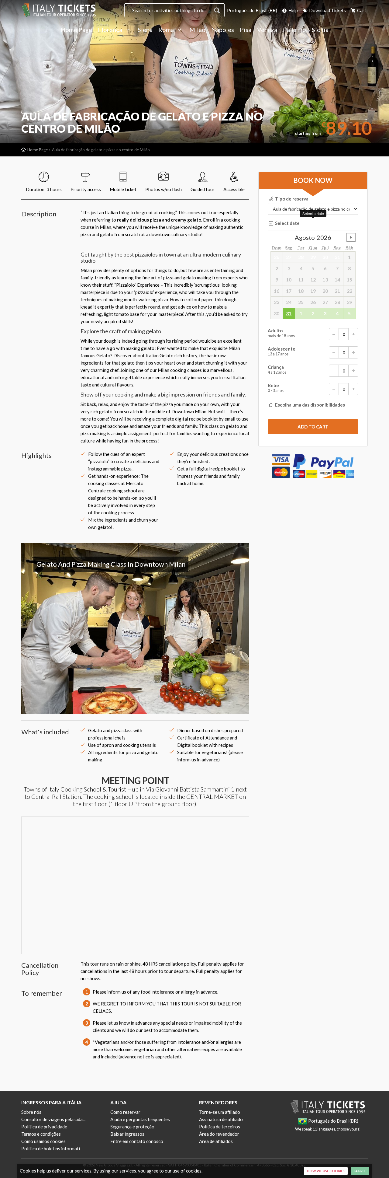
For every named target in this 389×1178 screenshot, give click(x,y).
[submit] (313, 426)
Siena (145, 29)
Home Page (76, 29)
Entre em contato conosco (136, 1141)
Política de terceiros (219, 1126)
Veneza (267, 29)
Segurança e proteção (132, 1126)
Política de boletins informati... (52, 1148)
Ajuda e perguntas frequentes (140, 1119)
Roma (166, 29)
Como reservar (125, 1112)
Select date (287, 223)
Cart (361, 10)
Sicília (320, 29)
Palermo (294, 29)
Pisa (245, 29)
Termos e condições (41, 1134)
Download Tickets (327, 10)
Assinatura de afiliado (221, 1119)
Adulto (281, 333)
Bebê (276, 388)
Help (292, 10)
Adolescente (281, 351)
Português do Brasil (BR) (252, 10)
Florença (110, 29)
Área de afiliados (216, 1141)
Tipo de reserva (291, 198)
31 (288, 313)
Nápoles (222, 29)
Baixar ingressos (127, 1134)
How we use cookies (326, 1171)
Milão (197, 29)
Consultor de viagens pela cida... (53, 1119)
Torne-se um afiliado (219, 1112)
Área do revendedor (219, 1134)
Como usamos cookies (43, 1141)
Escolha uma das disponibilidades (309, 404)
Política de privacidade (44, 1126)
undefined (351, 237)
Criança (277, 370)
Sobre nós (31, 1112)
